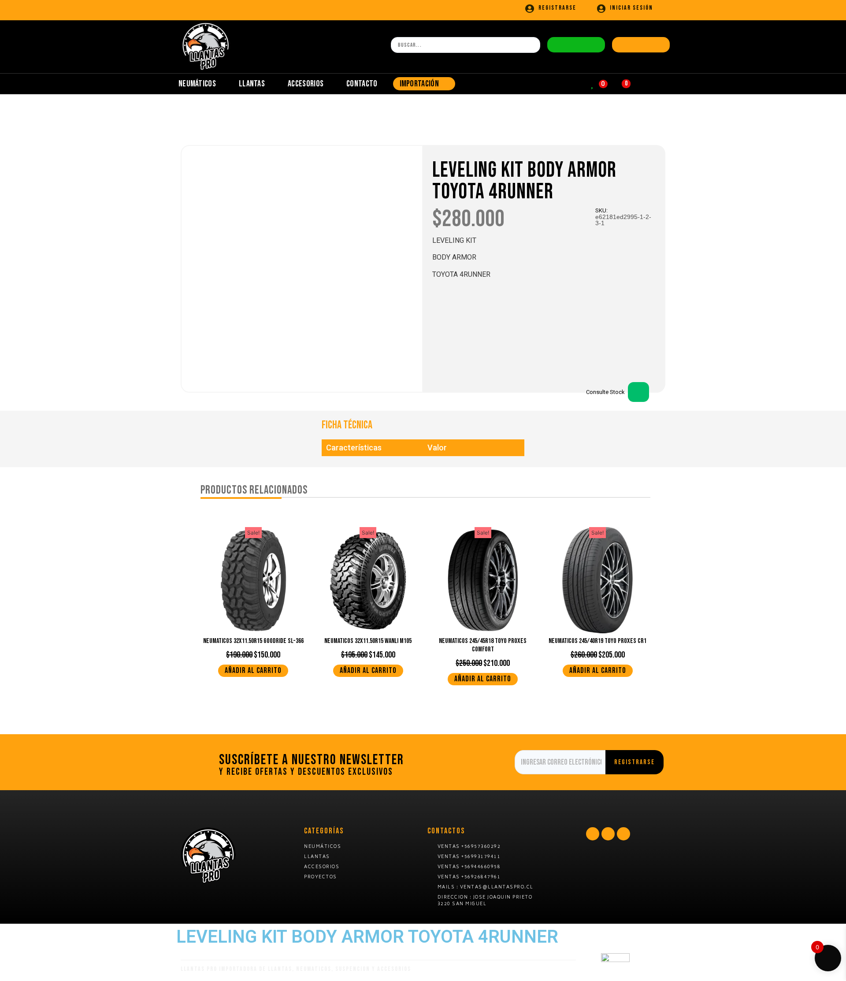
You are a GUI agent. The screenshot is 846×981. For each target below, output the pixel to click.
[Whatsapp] (592, 833)
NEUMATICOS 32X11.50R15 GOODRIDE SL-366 (253, 641)
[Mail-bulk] (608, 833)
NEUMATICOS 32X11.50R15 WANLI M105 (368, 641)
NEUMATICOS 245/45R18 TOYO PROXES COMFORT (483, 645)
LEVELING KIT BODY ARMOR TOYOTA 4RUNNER (524, 181)
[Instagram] (623, 833)
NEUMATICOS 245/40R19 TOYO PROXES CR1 (597, 641)
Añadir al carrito (253, 670)
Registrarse (557, 7)
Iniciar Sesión (631, 7)
